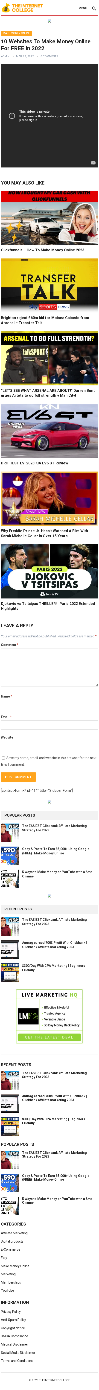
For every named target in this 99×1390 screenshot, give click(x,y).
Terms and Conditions (17, 1361)
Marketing (8, 1274)
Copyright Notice (13, 1328)
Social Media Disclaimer (18, 1353)
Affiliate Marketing (14, 1233)
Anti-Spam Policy (13, 1320)
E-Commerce (10, 1249)
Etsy (4, 1258)
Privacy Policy (11, 1312)
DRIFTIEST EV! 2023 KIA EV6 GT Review (34, 463)
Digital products (12, 1241)
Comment (9, 645)
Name (6, 696)
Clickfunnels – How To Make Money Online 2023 (42, 250)
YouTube (7, 1290)
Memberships (11, 1282)
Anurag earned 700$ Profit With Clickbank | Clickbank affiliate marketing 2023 (54, 1098)
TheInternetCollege (54, 1380)
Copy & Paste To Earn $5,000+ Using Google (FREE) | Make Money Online (55, 1178)
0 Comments (49, 56)
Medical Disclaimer (14, 1344)
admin (5, 56)
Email (6, 717)
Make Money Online (16, 33)
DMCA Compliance (14, 1336)
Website (7, 737)
